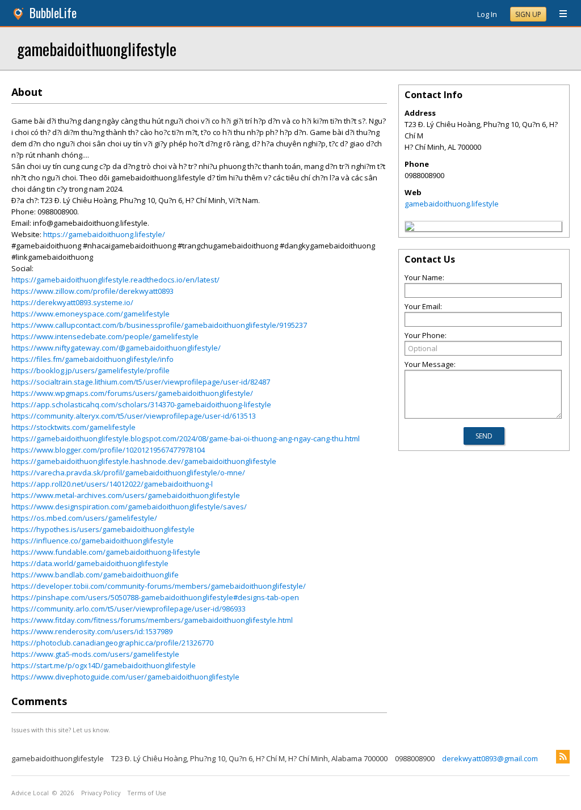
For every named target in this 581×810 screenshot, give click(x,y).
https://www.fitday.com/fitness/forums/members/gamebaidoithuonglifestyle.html (152, 620)
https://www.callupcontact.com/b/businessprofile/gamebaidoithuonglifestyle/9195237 (159, 325)
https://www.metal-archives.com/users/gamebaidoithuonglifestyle (125, 495)
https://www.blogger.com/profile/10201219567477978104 (108, 450)
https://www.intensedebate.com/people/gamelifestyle (105, 336)
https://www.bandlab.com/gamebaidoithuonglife (95, 574)
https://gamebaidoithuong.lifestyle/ (104, 234)
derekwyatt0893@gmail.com (490, 758)
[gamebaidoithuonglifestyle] (409, 228)
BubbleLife (53, 13)
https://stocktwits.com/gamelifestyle (73, 427)
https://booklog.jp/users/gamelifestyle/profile (90, 370)
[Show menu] (559, 14)
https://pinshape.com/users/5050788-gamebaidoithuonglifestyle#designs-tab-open (155, 597)
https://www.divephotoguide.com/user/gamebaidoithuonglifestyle (125, 677)
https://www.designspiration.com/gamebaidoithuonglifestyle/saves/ (129, 506)
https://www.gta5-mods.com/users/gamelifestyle (95, 654)
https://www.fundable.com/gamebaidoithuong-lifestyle (105, 552)
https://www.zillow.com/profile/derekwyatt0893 (92, 291)
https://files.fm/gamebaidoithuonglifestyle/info (92, 359)
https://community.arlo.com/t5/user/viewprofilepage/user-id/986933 (128, 609)
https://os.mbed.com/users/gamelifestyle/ (84, 518)
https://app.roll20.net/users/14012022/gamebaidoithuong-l (112, 484)
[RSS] (563, 756)
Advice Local (30, 793)
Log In (487, 14)
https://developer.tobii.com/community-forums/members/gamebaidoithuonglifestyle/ (158, 586)
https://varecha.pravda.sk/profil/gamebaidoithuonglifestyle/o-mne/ (128, 472)
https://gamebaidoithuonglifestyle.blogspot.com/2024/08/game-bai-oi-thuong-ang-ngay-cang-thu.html (185, 438)
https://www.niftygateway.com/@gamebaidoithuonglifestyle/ (116, 348)
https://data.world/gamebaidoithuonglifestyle (90, 563)
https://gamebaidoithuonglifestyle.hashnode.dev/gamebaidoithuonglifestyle (143, 461)
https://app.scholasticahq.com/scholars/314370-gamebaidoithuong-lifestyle (141, 404)
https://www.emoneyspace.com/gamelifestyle (90, 314)
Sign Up (528, 14)
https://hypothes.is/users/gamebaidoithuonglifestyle (103, 529)
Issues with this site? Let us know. (60, 729)
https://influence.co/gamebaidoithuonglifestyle (92, 540)
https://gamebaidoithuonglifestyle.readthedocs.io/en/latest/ (115, 280)
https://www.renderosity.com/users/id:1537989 (91, 631)
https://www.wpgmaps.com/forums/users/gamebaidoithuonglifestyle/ (132, 393)
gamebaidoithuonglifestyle (96, 48)
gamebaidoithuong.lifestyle (452, 204)
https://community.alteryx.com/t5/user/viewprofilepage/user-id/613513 (133, 416)
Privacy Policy (100, 793)
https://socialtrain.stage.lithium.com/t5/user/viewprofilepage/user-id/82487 (140, 382)
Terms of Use (147, 793)
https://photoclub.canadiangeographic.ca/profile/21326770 (112, 643)
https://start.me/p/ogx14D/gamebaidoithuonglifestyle (103, 665)
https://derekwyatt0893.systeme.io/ (72, 302)
